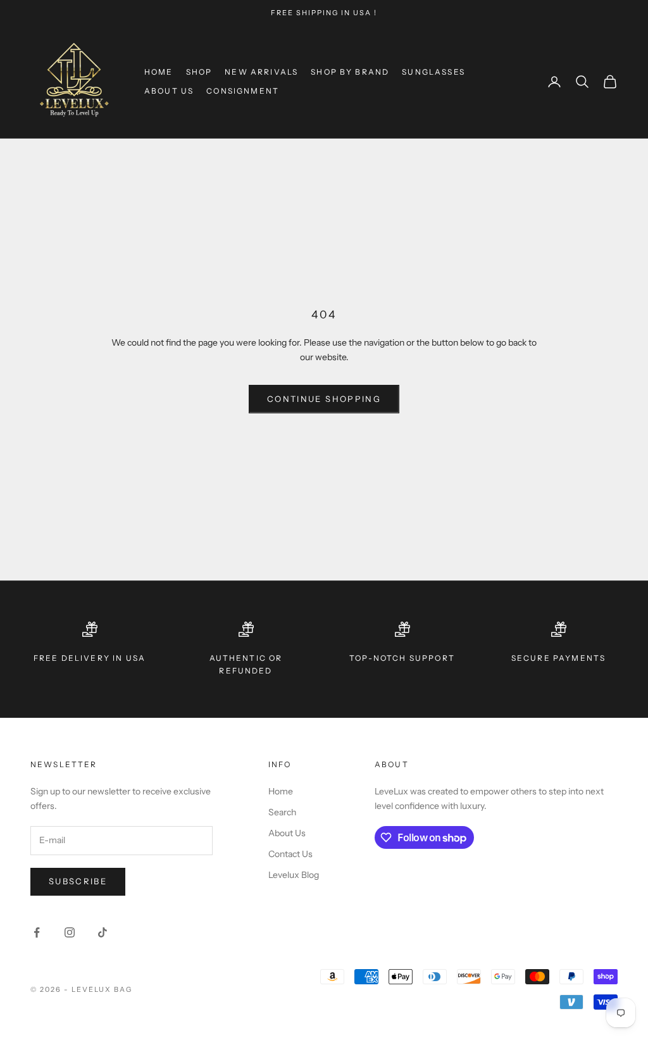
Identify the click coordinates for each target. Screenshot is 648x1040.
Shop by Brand (350, 72)
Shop (199, 72)
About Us (169, 91)
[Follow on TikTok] (102, 932)
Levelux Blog (293, 874)
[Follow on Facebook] (36, 932)
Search (282, 812)
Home (158, 72)
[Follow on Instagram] (69, 932)
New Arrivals (261, 72)
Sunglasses (433, 72)
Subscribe (78, 881)
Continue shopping (324, 399)
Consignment (242, 91)
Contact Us (290, 854)
